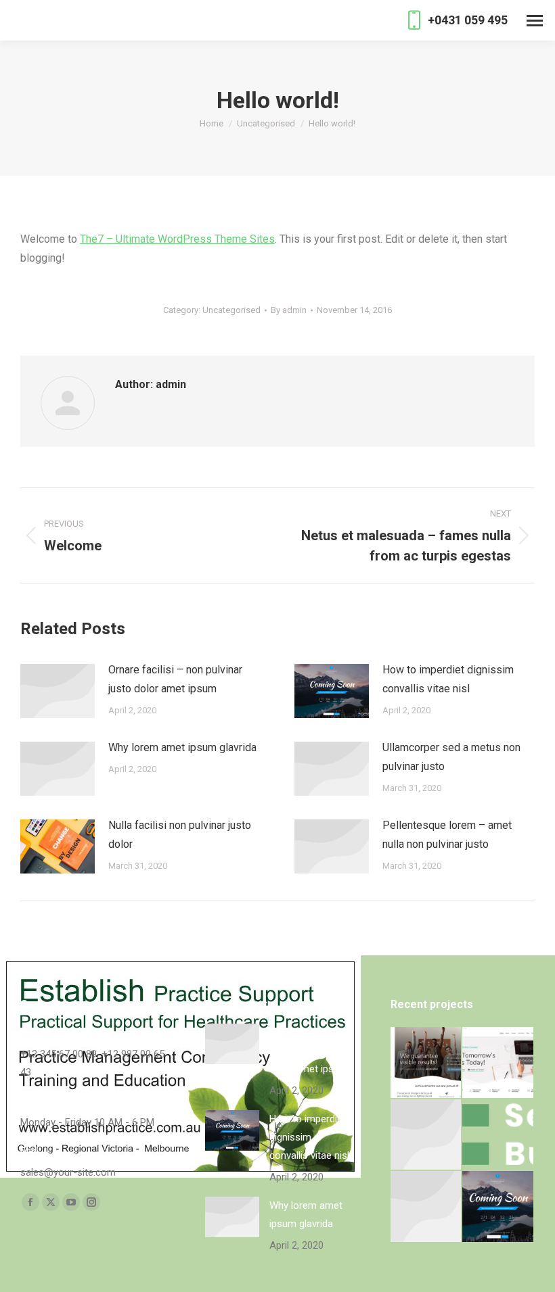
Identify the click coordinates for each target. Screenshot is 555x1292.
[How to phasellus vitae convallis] (498, 1207)
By (289, 310)
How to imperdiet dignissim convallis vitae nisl (448, 679)
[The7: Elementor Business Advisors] (427, 1063)
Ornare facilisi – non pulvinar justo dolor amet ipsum (175, 679)
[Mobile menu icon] (534, 20)
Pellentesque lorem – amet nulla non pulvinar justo (447, 835)
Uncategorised (231, 310)
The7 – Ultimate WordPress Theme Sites (177, 239)
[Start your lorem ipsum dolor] (427, 1135)
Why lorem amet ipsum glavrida (182, 747)
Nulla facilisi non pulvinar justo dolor (179, 835)
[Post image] (57, 691)
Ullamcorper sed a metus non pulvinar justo (451, 757)
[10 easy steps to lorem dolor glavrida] (427, 1207)
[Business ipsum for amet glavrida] (498, 1135)
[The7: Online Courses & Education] (498, 1063)
